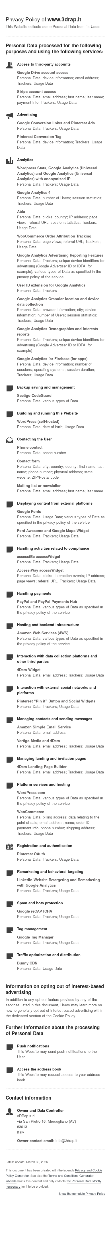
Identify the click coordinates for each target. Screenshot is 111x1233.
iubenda (11, 1181)
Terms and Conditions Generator (70, 1175)
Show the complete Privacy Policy (82, 1193)
